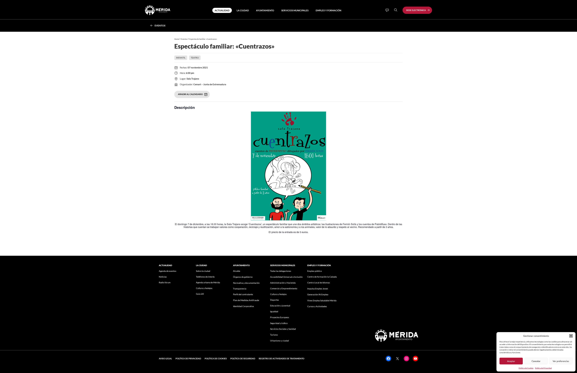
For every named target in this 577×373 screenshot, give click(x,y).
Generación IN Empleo (317, 294)
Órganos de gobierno (243, 277)
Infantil (180, 57)
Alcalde (236, 271)
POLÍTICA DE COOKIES (216, 358)
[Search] (395, 10)
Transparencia (239, 288)
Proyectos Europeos (279, 317)
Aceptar (511, 361)
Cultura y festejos (204, 288)
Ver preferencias (561, 361)
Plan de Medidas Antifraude (246, 300)
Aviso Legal (165, 358)
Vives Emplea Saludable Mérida (321, 300)
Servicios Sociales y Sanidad (283, 329)
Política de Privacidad (543, 368)
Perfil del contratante (243, 294)
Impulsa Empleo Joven (317, 288)
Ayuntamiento (265, 10)
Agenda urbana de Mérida (208, 282)
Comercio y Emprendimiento (283, 288)
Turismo (274, 334)
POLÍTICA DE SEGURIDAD (242, 358)
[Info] (387, 10)
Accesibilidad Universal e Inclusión (286, 277)
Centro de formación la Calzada (322, 276)
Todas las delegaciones (280, 271)
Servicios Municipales (294, 10)
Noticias (163, 276)
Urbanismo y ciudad (279, 340)
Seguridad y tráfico (279, 323)
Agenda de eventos (167, 271)
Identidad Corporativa (243, 306)
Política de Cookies (526, 368)
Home (176, 39)
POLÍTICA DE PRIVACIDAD (188, 358)
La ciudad (243, 10)
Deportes (274, 300)
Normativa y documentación (246, 283)
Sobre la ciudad (203, 271)
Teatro (195, 57)
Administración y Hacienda (283, 282)
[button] (570, 335)
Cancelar (536, 361)
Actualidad (222, 10)
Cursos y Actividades (317, 306)
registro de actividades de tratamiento (281, 358)
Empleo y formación (328, 10)
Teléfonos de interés (205, 276)
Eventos (160, 25)
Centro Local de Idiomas (318, 282)
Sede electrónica (416, 10)
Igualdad (274, 311)
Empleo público (314, 271)
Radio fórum (165, 282)
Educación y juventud (280, 305)
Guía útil (200, 294)
